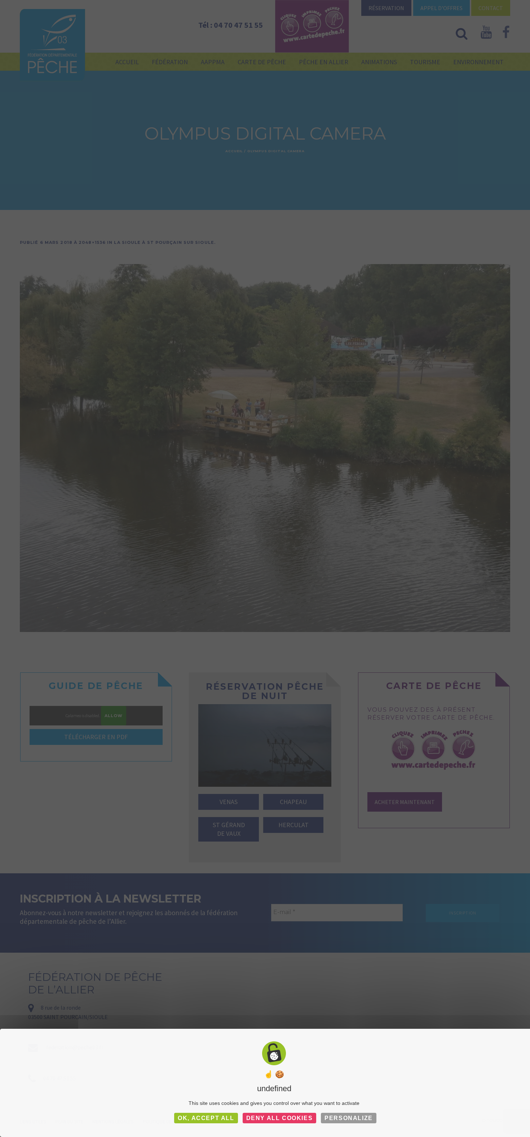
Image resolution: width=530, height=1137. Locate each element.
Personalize (348, 1118)
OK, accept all (206, 1118)
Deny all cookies (279, 1118)
